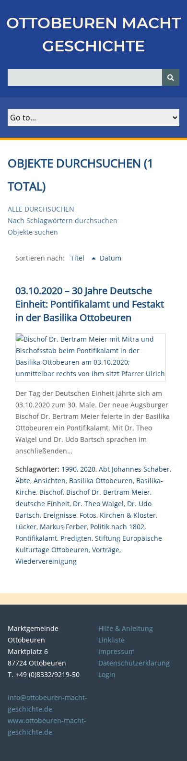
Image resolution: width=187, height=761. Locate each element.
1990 (69, 469)
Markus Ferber (63, 526)
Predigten (76, 538)
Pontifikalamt (36, 538)
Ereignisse (59, 515)
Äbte (22, 480)
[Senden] (170, 77)
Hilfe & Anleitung (125, 628)
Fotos (88, 515)
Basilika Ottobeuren (101, 480)
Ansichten (50, 480)
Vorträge (105, 549)
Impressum (116, 651)
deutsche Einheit (42, 503)
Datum (110, 257)
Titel (78, 257)
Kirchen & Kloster (128, 515)
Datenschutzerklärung (134, 662)
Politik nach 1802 (117, 526)
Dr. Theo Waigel (98, 503)
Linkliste (111, 639)
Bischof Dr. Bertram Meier (108, 492)
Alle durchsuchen (41, 209)
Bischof (51, 492)
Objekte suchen (33, 232)
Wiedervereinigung (46, 561)
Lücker (25, 526)
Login (107, 674)
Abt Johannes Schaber (134, 469)
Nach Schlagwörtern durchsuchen (62, 220)
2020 (87, 469)
